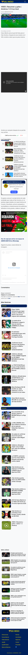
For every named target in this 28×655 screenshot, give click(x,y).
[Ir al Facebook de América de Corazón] (16, 647)
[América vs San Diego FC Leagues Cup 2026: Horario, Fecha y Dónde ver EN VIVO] (6, 612)
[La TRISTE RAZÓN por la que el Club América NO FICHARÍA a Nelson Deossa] (9, 144)
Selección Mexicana (6, 647)
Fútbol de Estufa (5, 639)
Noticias (17, 634)
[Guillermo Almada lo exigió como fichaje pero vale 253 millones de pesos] (7, 448)
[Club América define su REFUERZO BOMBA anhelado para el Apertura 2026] (7, 492)
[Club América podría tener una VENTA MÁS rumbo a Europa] (7, 481)
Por (6, 13)
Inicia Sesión (18, 637)
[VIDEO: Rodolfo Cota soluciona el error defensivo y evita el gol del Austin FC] (6, 561)
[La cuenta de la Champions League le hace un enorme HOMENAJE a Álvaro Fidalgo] (7, 324)
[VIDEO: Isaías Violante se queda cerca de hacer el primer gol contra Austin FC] (6, 576)
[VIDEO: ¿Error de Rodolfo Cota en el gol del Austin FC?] (6, 597)
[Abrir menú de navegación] (25, 1)
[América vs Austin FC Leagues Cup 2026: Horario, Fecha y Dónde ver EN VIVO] (6, 590)
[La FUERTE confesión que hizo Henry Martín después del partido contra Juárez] (7, 459)
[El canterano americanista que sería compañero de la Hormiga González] (7, 335)
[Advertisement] (14, 54)
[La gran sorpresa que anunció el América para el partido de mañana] (6, 583)
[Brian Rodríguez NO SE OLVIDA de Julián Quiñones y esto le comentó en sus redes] (9, 151)
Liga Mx (3, 642)
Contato (17, 642)
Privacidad (18, 644)
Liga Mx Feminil (5, 644)
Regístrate (18, 639)
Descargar (14, 192)
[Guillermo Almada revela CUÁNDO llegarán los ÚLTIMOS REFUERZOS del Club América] (9, 167)
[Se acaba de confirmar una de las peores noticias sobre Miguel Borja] (7, 437)
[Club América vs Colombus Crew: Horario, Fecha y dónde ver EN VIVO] (7, 514)
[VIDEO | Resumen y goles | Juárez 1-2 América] (7, 525)
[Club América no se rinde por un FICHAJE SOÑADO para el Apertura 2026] (7, 470)
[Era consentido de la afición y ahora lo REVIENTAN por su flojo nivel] (7, 415)
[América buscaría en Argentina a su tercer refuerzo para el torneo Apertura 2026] (6, 619)
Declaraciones (5, 634)
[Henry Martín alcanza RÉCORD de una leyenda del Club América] (9, 175)
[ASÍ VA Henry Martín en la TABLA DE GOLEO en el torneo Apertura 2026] (7, 503)
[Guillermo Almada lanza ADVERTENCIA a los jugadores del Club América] (7, 379)
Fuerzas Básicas (5, 637)
